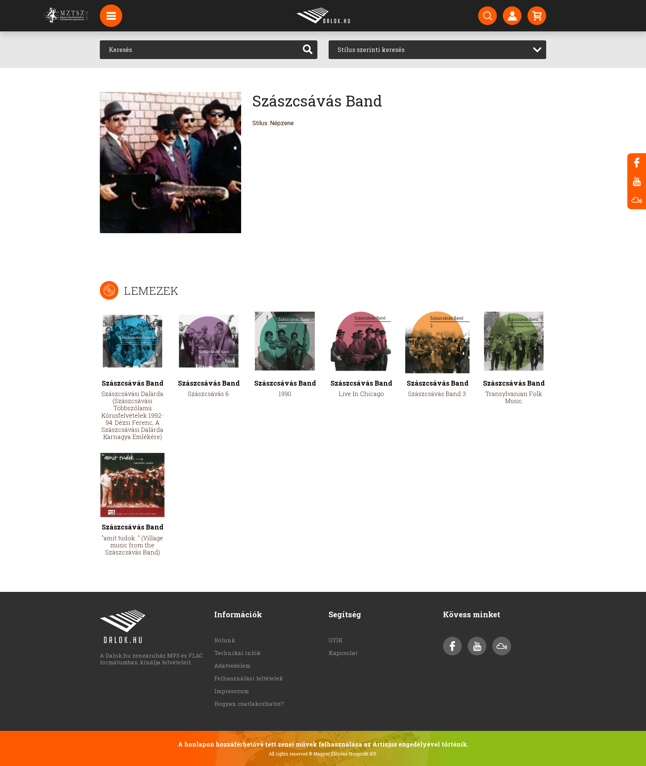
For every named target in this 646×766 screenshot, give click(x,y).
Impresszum (231, 691)
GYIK (336, 640)
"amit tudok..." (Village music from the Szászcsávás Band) (132, 545)
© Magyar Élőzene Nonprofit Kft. (343, 754)
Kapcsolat (343, 653)
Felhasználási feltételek (248, 678)
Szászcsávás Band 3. (437, 394)
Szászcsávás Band (132, 383)
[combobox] (437, 49)
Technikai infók (237, 653)
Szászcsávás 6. (209, 394)
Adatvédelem (232, 665)
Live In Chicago (361, 394)
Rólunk (224, 640)
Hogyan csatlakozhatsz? (249, 703)
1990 (285, 394)
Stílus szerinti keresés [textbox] (371, 49)
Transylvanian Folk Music (513, 397)
